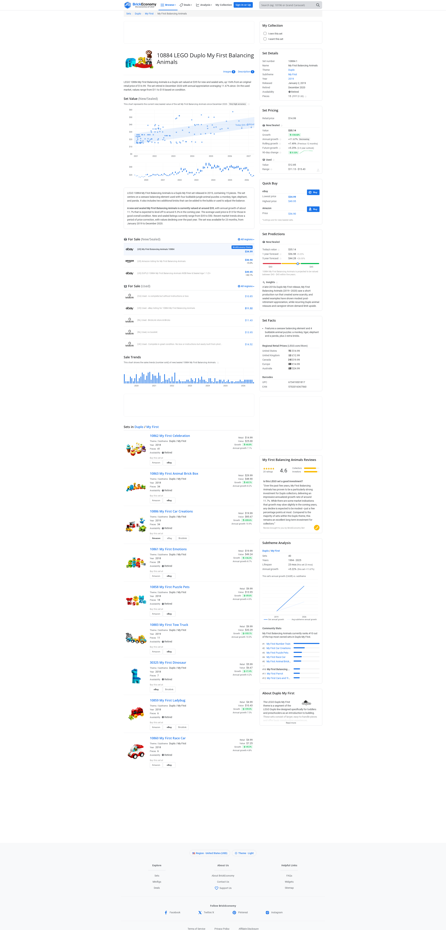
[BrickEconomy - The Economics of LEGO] (140, 5)
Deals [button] (187, 4)
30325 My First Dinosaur (168, 662)
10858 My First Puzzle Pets (170, 587)
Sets (128, 13)
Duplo (138, 13)
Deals (157, 887)
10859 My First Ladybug (167, 700)
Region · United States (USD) (211, 853)
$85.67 (249, 516)
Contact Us (223, 881)
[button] (248, 104)
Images (227, 71)
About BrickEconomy (223, 875)
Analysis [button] (205, 4)
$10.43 (249, 705)
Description (244, 71)
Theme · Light (246, 853)
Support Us (226, 888)
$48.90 (249, 478)
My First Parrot (275, 673)
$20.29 (249, 629)
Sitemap (289, 887)
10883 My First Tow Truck (169, 625)
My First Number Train (278, 643)
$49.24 (249, 554)
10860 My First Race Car (168, 738)
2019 (158, 520)
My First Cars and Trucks (280, 678)
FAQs (289, 875)
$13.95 (249, 592)
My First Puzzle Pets (277, 652)
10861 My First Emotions (168, 549)
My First (149, 13)
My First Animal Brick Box (280, 661)
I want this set (231, 463)
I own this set (231, 458)
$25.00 (249, 441)
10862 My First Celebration (170, 436)
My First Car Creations (279, 648)
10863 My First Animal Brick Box (174, 473)
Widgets (289, 881)
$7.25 (249, 743)
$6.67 (249, 667)
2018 (158, 444)
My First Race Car (276, 657)
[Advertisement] (189, 31)
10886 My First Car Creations (171, 511)
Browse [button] (169, 4)
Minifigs (157, 881)
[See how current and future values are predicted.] (318, 170)
